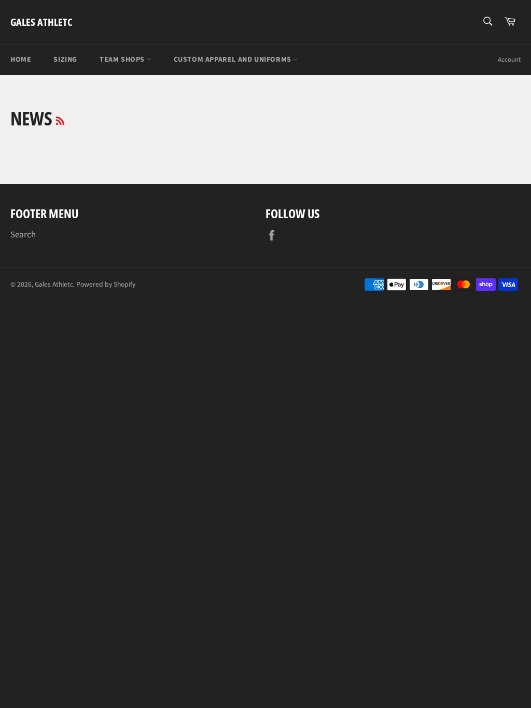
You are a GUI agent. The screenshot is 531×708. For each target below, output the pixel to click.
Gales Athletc (41, 22)
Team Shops (123, 59)
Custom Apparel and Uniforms (234, 59)
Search (23, 235)
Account (509, 59)
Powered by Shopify (105, 284)
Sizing (65, 59)
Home (20, 59)
